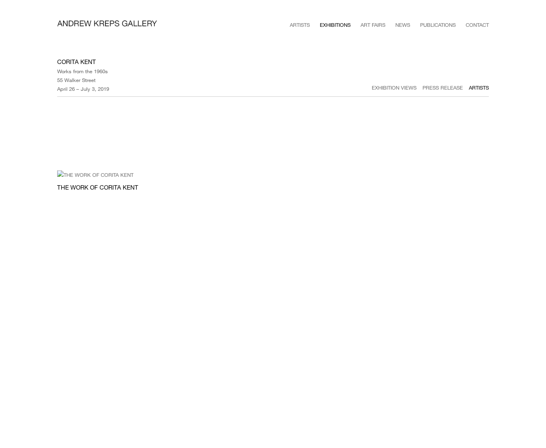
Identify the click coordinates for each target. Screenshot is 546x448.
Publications (438, 25)
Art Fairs (373, 25)
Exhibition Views (394, 87)
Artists (300, 25)
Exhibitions (335, 25)
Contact (477, 25)
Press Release (442, 87)
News (402, 25)
